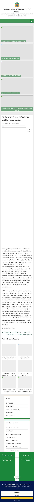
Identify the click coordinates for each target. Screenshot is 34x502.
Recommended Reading (13, 443)
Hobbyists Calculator (12, 450)
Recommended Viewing (13, 447)
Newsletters (9, 431)
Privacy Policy (10, 416)
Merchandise (10, 406)
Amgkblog (16, 123)
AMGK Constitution (12, 440)
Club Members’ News (12, 428)
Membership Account (12, 409)
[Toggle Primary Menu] (31, 21)
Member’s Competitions (13, 434)
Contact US (9, 403)
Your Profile (9, 412)
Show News (11, 328)
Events (6, 328)
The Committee (10, 437)
